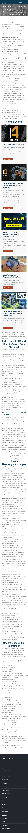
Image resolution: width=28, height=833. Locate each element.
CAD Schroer (4, 801)
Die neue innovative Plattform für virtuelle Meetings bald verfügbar (13, 185)
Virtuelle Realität (5, 790)
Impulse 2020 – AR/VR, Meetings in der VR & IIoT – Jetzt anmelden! (12, 234)
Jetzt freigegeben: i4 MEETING (13, 144)
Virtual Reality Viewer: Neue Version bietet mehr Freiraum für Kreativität (13, 313)
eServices (3, 807)
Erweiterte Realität (5, 793)
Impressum (4, 825)
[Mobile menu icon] (26, 2)
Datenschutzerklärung (6, 828)
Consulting (4, 786)
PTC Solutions (4, 804)
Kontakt (3, 821)
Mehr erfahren (7, 159)
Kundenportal (4, 811)
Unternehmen (4, 818)
